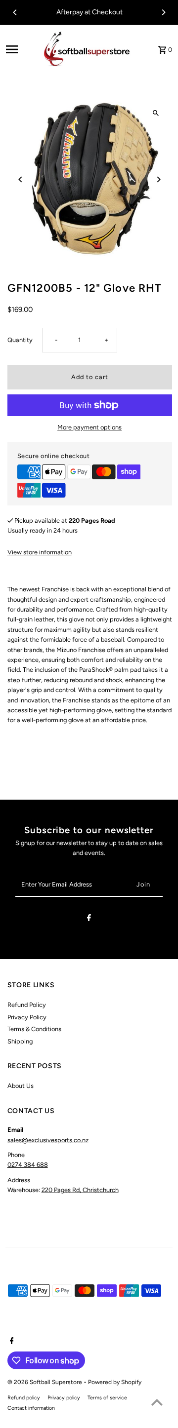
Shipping (20, 1041)
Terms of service (107, 1397)
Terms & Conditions (34, 1029)
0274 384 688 (27, 1164)
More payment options (89, 427)
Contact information (31, 1408)
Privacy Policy (26, 1017)
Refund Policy (26, 1004)
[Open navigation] (19, 49)
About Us (20, 1085)
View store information (39, 552)
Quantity (20, 340)
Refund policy (23, 1397)
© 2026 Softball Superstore (45, 1382)
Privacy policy (63, 1397)
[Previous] (15, 12)
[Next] (163, 12)
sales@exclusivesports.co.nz (48, 1140)
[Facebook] (89, 919)
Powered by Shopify (114, 1382)
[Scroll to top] (157, 1402)
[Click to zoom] (156, 113)
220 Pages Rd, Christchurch (80, 1190)
